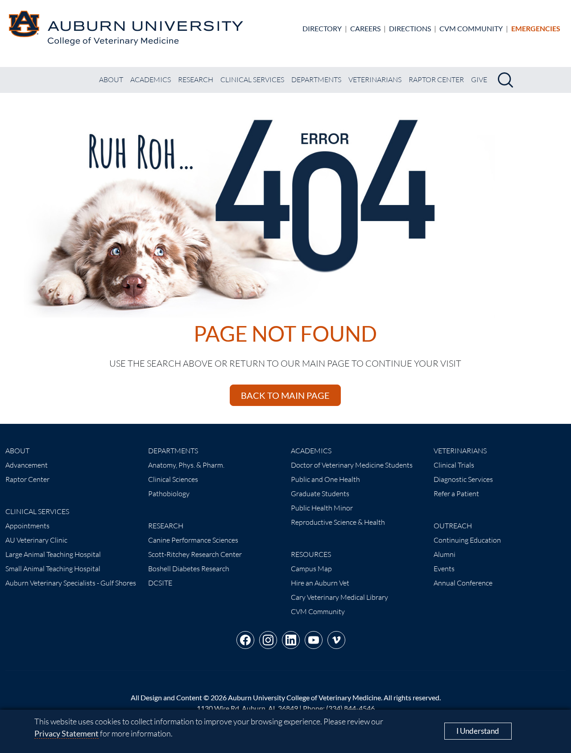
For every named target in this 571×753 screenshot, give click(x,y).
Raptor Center (436, 79)
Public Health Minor (322, 507)
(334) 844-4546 (350, 708)
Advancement (26, 464)
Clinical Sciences (173, 479)
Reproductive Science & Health (338, 522)
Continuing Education (467, 539)
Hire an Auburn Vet (320, 582)
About (111, 79)
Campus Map (311, 568)
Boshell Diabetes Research (188, 568)
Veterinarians (374, 79)
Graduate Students (320, 493)
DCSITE (160, 582)
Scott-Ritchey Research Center (195, 554)
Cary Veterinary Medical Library (339, 597)
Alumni (444, 554)
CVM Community (471, 28)
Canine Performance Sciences (193, 539)
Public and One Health (325, 479)
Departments (316, 79)
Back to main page (285, 395)
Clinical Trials (454, 464)
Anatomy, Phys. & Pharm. (186, 464)
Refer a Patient (456, 493)
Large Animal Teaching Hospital (53, 554)
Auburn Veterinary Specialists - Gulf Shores (70, 582)
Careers (365, 28)
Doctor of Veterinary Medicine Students (352, 464)
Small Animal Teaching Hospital (52, 568)
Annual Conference (463, 582)
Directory (322, 28)
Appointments (27, 525)
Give (479, 79)
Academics (150, 79)
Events (444, 568)
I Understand (477, 731)
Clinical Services (252, 79)
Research (195, 79)
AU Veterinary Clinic (36, 539)
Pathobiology (169, 493)
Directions (410, 28)
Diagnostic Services (463, 479)
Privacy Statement (66, 733)
